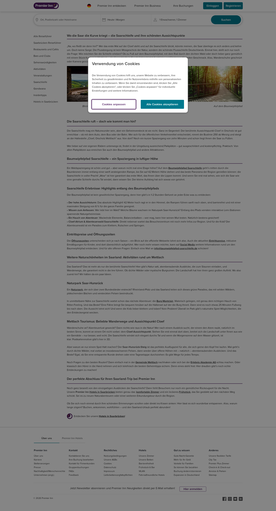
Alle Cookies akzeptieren (162, 104)
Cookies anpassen (114, 104)
